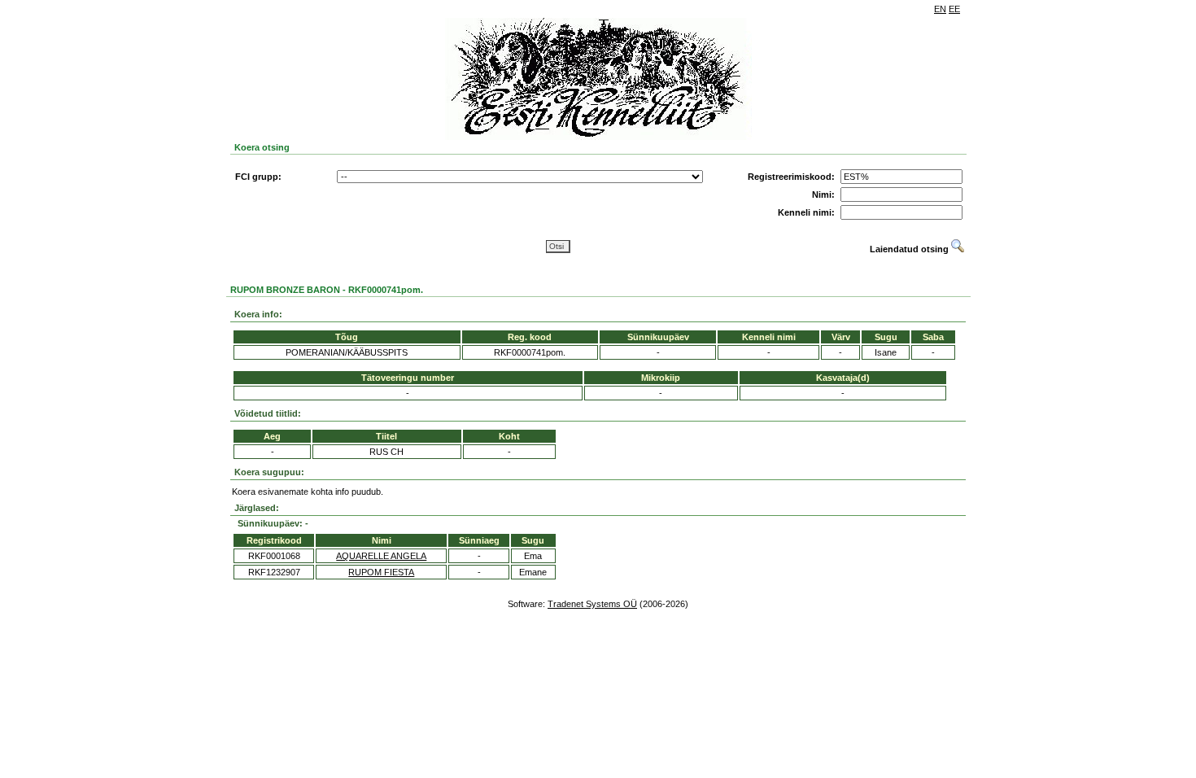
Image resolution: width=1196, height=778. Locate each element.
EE (954, 9)
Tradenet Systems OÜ (592, 604)
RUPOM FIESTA (381, 572)
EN (940, 9)
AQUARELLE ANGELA (381, 556)
